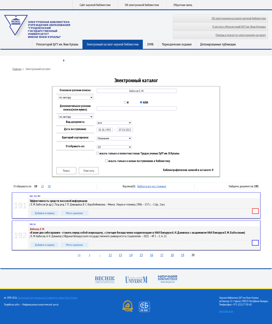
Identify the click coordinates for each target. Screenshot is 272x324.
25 (42, 186)
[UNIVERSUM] (136, 280)
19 (182, 255)
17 (161, 255)
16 (151, 255)
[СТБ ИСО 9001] (147, 311)
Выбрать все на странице (151, 186)
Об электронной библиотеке (142, 5)
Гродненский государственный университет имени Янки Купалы (47, 297)
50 (49, 186)
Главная (17, 69)
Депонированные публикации (218, 44)
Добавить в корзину (44, 213)
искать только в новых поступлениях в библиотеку (139, 161)
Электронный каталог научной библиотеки (113, 44)
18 (172, 255)
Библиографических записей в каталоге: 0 (188, 170)
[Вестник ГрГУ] (105, 280)
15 (141, 255)
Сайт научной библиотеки (95, 5)
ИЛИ (145, 102)
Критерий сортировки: (75, 137)
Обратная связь (182, 5)
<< (79, 255)
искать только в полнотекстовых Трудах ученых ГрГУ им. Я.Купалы (139, 153)
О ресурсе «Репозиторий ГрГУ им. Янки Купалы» (239, 27)
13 (120, 255)
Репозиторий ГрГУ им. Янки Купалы (57, 44)
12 (110, 255)
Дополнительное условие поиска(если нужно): (75, 107)
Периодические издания (177, 44)
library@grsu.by (226, 311)
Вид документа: (75, 122)
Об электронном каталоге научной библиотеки (239, 18)
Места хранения (74, 213)
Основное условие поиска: (75, 90)
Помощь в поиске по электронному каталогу (241, 35)
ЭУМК (150, 44)
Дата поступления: (75, 129)
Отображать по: (75, 146)
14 (130, 255)
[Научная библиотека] (167, 279)
